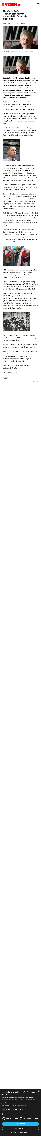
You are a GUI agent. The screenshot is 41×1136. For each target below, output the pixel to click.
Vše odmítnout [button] (20, 1128)
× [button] (39, 1091)
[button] (20, 1106)
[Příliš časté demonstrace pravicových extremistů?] (16, 256)
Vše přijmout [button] (20, 1124)
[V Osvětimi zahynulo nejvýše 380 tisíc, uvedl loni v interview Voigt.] (16, 321)
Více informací (20, 1103)
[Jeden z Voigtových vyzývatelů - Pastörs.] (11, 150)
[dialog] (20, 1112)
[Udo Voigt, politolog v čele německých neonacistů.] (16, 65)
